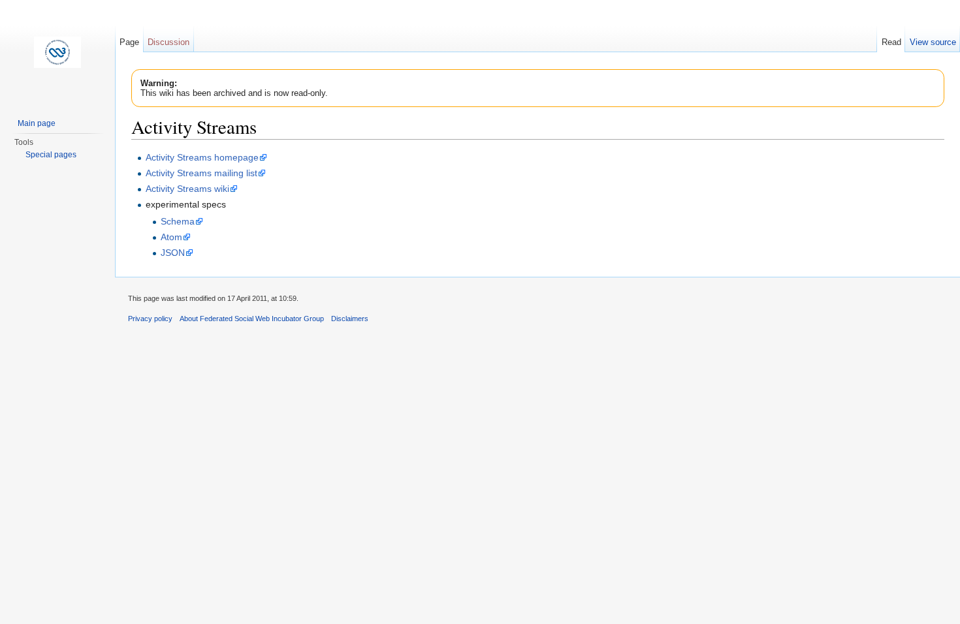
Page (129, 42)
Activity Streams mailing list (201, 173)
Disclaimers (349, 318)
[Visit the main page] (57, 52)
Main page (37, 123)
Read (891, 42)
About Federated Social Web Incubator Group (252, 318)
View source (933, 42)
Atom (171, 237)
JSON (173, 252)
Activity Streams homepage (202, 157)
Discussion (168, 42)
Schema (178, 221)
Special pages (50, 154)
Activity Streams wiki (187, 188)
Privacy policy (150, 318)
